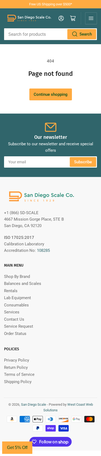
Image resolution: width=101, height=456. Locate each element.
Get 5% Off (17, 447)
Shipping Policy (18, 381)
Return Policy (16, 367)
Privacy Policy (16, 360)
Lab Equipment (17, 297)
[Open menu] (91, 18)
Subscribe (83, 162)
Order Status (15, 333)
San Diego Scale (33, 404)
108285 (43, 250)
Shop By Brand (17, 276)
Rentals (11, 290)
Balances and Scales (22, 283)
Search (85, 34)
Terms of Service (19, 374)
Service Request (18, 326)
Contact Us (14, 319)
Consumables (16, 305)
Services (11, 312)
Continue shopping (51, 94)
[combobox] (50, 34)
